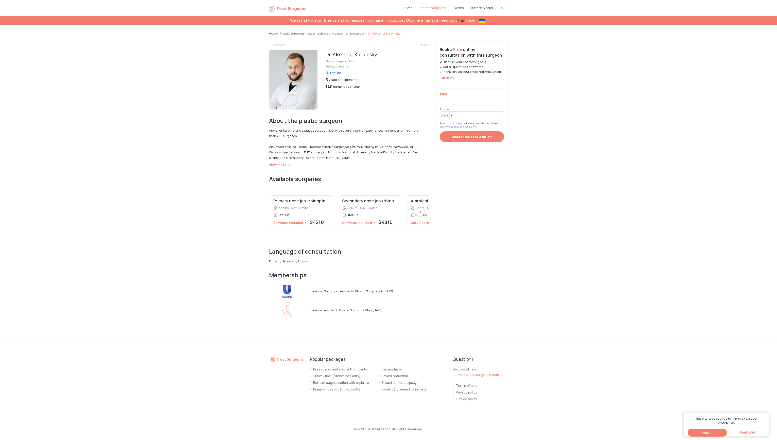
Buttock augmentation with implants (341, 383)
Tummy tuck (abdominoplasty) (337, 376)
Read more (748, 432)
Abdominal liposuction (349, 33)
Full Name (447, 78)
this (461, 20)
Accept (707, 433)
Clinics (458, 8)
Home (408, 8)
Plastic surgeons (433, 8)
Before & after (482, 8)
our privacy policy (465, 126)
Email (444, 93)
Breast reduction (395, 376)
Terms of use (466, 386)
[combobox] (444, 116)
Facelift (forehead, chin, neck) (405, 389)
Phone (444, 109)
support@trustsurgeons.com (476, 374)
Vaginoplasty (392, 369)
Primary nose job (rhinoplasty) (337, 389)
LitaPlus (336, 73)
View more (278, 164)
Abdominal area (318, 33)
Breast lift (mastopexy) (400, 383)
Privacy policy (466, 392)
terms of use (489, 123)
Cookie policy (466, 399)
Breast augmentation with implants (340, 369)
